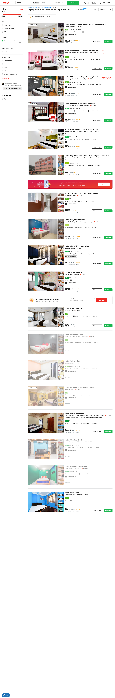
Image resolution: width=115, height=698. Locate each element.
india (29, 7)
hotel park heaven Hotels (45, 7)
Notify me (101, 300)
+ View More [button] (5, 78)
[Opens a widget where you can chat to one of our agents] (6, 695)
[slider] (2, 14)
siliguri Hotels (34, 7)
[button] (21, 9)
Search (73, 3)
